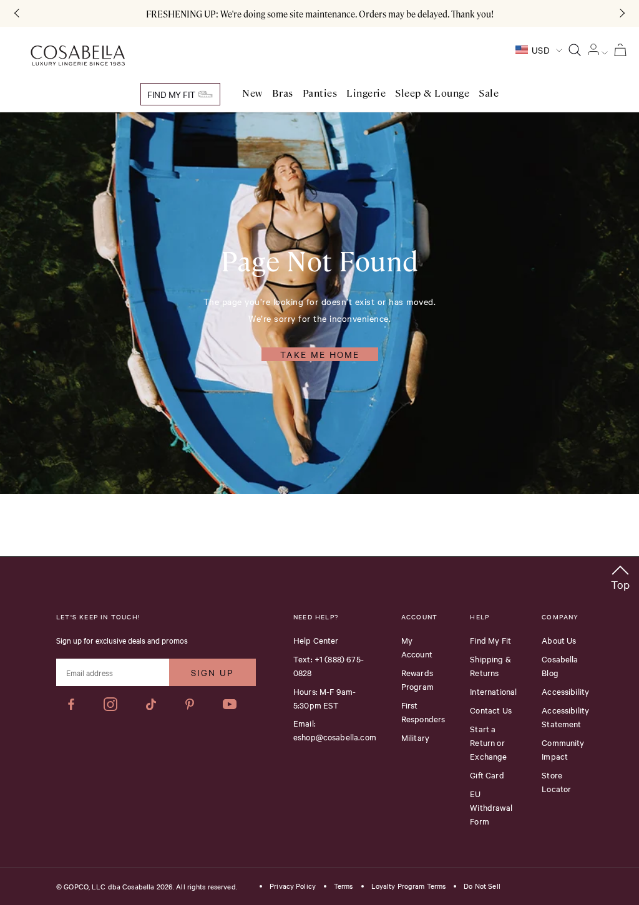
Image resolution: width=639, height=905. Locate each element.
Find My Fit (172, 94)
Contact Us (491, 709)
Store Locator (556, 781)
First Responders (423, 711)
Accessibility (565, 691)
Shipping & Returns (490, 665)
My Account (416, 646)
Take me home (319, 354)
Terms (343, 886)
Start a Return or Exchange (488, 742)
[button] (620, 575)
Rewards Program (417, 679)
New (252, 93)
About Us (559, 640)
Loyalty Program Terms (408, 886)
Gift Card (487, 774)
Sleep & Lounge (432, 93)
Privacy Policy (293, 886)
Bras (282, 93)
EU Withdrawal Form (491, 807)
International (493, 691)
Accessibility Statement (565, 716)
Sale (489, 93)
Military (415, 737)
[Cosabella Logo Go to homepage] (77, 56)
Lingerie (366, 93)
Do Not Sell (482, 886)
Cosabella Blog (560, 665)
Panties (320, 93)
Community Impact (563, 749)
